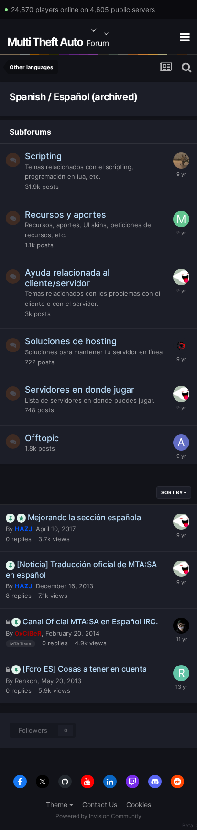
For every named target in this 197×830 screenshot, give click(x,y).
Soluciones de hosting (71, 341)
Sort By (172, 492)
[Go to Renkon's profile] (181, 673)
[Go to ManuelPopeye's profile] (181, 219)
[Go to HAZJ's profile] (181, 277)
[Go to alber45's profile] (181, 442)
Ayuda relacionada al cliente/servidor (67, 278)
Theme (57, 804)
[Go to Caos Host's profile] (181, 346)
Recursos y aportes (65, 215)
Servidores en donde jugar (79, 390)
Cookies (138, 804)
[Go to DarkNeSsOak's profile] (181, 160)
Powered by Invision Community (98, 815)
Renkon (26, 681)
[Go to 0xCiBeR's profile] (181, 626)
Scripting (43, 156)
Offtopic (42, 438)
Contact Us (99, 804)
